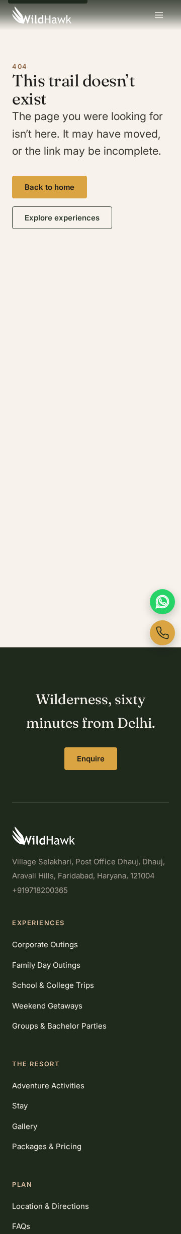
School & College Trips (53, 985)
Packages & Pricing (46, 1146)
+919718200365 (40, 890)
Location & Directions (50, 1206)
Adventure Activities (48, 1085)
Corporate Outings (45, 944)
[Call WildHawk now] (162, 632)
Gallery (24, 1126)
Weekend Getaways (47, 1006)
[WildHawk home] (41, 15)
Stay (20, 1105)
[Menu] (159, 15)
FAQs (21, 1226)
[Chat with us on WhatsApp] (162, 601)
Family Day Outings (46, 965)
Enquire (91, 758)
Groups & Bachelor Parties (59, 1026)
